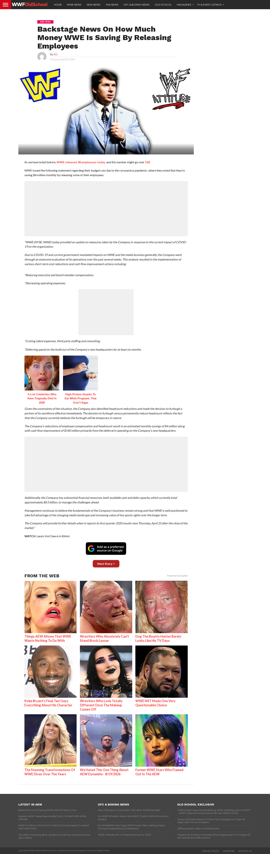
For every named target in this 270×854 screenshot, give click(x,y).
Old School (163, 4)
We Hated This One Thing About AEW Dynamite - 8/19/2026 (104, 772)
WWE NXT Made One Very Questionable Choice (155, 703)
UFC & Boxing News (137, 4)
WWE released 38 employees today (81, 162)
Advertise (229, 851)
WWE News (74, 4)
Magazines (184, 4)
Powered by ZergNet (177, 576)
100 (147, 162)
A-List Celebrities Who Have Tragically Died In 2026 (42, 398)
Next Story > (106, 563)
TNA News (112, 4)
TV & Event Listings (209, 4)
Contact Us (245, 851)
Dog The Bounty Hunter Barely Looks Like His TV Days (158, 638)
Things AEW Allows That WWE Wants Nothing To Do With (47, 638)
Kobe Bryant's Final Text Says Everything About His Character (48, 703)
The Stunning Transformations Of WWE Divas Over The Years (49, 772)
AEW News (93, 4)
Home (58, 4)
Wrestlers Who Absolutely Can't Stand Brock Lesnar (104, 638)
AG (55, 54)
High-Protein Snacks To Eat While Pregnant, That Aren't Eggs (80, 398)
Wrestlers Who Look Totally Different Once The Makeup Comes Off (101, 705)
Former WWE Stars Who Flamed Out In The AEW (159, 772)
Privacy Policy (210, 851)
